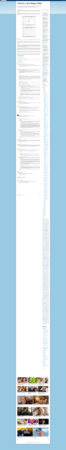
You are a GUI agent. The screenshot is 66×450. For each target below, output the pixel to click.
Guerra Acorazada (44, 357)
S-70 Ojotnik (48, 302)
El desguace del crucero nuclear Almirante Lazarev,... (45, 139)
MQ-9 (42, 288)
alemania (43, 224)
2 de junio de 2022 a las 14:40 (23, 101)
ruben (21, 82)
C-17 (48, 237)
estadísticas (47, 250)
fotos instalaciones (47, 257)
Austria (47, 229)
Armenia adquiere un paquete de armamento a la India (45, 189)
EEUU (46, 246)
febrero (44, 206)
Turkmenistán (43, 316)
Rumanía (43, 301)
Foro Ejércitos (44, 354)
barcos (43, 233)
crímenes (46, 243)
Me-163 (43, 281)
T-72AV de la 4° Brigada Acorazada (45, 121)
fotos (43, 257)
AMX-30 (47, 224)
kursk (48, 273)
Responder (20, 73)
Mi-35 (43, 283)
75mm (44, 220)
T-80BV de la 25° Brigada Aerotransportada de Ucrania (45, 110)
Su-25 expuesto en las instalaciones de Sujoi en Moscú (45, 96)
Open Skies (46, 291)
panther (47, 294)
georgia (45, 258)
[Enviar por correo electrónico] (23, 59)
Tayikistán (43, 312)
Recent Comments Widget (47, 82)
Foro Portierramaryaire (45, 355)
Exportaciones (46, 252)
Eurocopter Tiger (43, 251)
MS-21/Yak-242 (47, 288)
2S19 (47, 218)
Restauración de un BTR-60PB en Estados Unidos (45, 108)
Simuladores (47, 303)
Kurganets (46, 273)
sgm (43, 303)
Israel (42, 266)
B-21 (45, 231)
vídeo (44, 320)
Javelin (43, 268)
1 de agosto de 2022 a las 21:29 (23, 171)
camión (48, 238)
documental (47, 245)
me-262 (45, 281)
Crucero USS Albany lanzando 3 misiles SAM (46, 177)
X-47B (45, 322)
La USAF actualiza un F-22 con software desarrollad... (46, 136)
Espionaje (43, 250)
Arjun (48, 228)
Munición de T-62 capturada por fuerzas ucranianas (45, 129)
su (48, 305)
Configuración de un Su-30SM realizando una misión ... (45, 103)
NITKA (47, 290)
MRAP (44, 288)
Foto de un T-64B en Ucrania (45, 99)
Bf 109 (45, 234)
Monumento (47, 287)
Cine (47, 241)
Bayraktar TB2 (47, 233)
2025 (43, 89)
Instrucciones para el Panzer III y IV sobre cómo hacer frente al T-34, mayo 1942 (45, 331)
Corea (46, 242)
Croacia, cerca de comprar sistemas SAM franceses (46, 134)
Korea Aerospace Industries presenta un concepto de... (46, 175)
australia (44, 229)
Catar (42, 239)
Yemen (46, 323)
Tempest (48, 312)
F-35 (42, 254)
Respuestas (21, 118)
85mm (48, 220)
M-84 (46, 277)
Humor (47, 261)
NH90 (45, 290)
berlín (42, 234)
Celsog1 (43, 32)
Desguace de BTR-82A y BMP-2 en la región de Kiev (45, 149)
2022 (43, 91)
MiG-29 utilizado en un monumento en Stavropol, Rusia (45, 105)
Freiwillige (43, 24)
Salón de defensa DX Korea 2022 (45, 193)
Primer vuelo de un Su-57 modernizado (45, 113)
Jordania (48, 268)
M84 (45, 279)
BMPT (44, 235)
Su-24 (45, 306)
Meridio (19, 101)
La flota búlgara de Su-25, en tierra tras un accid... (45, 198)
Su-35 (47, 307)
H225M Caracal (43, 259)
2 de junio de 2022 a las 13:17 (24, 75)
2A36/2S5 (45, 218)
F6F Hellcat (43, 255)
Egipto (46, 247)
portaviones (43, 296)
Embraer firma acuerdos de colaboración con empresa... (46, 98)
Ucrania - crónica (46, 317)
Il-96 (48, 263)
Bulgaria (43, 237)
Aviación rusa (44, 353)
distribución (44, 245)
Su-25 (48, 306)
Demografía (44, 244)
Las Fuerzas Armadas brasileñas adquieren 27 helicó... (46, 106)
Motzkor (43, 78)
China (44, 241)
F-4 (45, 254)
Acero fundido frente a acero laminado (45, 150)
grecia (48, 258)
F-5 (48, 254)
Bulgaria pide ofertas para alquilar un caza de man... (45, 161)
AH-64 (48, 222)
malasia (47, 279)
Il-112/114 (46, 262)
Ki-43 (44, 272)
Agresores (43, 222)
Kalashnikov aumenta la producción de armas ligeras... (45, 143)
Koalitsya (43, 273)
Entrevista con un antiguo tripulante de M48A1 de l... (45, 170)
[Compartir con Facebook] (25, 59)
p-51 (47, 292)
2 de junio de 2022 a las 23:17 (25, 119)
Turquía (46, 316)
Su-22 (43, 306)
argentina (46, 228)
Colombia (43, 242)
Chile (42, 241)
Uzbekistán (46, 319)
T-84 (46, 310)
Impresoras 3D (45, 264)
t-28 (43, 309)
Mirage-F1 (47, 286)
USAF (43, 319)
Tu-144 (44, 314)
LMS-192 (46, 276)
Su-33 (42, 307)
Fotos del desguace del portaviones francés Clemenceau (45, 114)
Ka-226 (46, 269)
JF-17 (45, 268)
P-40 (44, 292)
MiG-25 (47, 284)
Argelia (43, 228)
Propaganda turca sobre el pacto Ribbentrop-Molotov (45, 123)
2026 (43, 88)
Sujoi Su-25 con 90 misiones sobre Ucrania (45, 147)
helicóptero (46, 260)
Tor (47, 313)
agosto (44, 201)
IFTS (43, 262)
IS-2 (48, 265)
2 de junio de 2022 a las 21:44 (23, 139)
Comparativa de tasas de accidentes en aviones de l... (45, 165)
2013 (43, 214)
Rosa (19, 171)
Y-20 (47, 322)
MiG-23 (44, 284)
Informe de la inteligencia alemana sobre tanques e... (45, 146)
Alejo (19, 63)
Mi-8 (47, 283)
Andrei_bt (44, 351)
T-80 (44, 310)
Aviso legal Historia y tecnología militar (45, 348)
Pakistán (44, 294)
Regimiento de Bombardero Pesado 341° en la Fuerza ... (45, 180)
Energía (46, 248)
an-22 (48, 225)
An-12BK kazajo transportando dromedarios (45, 119)
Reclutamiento (43, 298)
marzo (44, 205)
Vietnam (47, 320)
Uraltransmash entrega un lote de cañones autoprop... (45, 153)
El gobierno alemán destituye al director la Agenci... (45, 133)
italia (45, 266)
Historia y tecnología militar (29, 3)
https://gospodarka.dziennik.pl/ (21, 57)
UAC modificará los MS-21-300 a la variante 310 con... (46, 187)
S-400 (45, 302)
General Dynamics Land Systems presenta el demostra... (45, 167)
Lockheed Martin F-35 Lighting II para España (45, 339)
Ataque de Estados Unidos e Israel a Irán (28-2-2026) (45, 345)
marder (43, 280)
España (46, 249)
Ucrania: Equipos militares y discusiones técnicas (45, 333)
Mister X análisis (44, 362)
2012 (43, 215)
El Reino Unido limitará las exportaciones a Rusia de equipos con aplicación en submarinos (45, 343)
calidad (45, 238)
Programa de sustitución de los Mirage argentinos (45, 341)
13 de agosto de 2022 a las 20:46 (25, 180)
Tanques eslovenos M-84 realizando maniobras (45, 124)
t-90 (48, 310)
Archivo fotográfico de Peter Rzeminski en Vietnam (45, 338)
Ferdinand (48, 255)
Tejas (45, 312)
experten (43, 252)
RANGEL (21, 119)
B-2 (43, 231)
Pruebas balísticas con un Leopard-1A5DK (45, 184)
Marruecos (45, 280)
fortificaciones (47, 256)
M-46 (44, 277)
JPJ (42, 63)
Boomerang (47, 235)
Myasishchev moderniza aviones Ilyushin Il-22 (45, 171)
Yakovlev (43, 323)
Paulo (19, 139)
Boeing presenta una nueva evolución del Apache (45, 155)
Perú (47, 295)
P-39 (42, 292)
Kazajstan (43, 271)
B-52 (47, 231)
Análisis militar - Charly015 (45, 350)
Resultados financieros (46, 299)
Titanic (46, 313)
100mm (43, 218)
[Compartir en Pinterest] (26, 59)
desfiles (47, 244)
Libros (43, 276)
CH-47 (43, 240)
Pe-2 (42, 295)
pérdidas (45, 295)
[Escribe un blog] (24, 59)
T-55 (48, 309)
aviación (43, 230)
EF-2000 (43, 247)
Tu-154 (46, 314)
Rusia (48, 301)
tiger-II (43, 313)
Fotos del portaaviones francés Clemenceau (45, 183)
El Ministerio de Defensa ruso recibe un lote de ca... (45, 182)
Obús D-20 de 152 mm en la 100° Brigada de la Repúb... (45, 192)
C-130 (46, 237)
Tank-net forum (44, 364)
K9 (44, 269)
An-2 (46, 225)
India (48, 264)
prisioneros (48, 296)
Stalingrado (44, 305)
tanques (46, 311)
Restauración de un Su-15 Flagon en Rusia (45, 190)
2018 (43, 210)
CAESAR (43, 238)
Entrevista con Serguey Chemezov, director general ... (45, 101)
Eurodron (47, 251)
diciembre (45, 92)
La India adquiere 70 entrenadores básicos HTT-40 (45, 116)
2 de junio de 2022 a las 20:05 (25, 82)
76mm (46, 220)
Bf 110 (47, 234)
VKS (45, 321)
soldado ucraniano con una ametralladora (45, 29)
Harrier (46, 259)
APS (45, 227)
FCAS (45, 255)
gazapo (43, 258)
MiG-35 (44, 285)
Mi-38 (45, 283)
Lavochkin (45, 275)
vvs (43, 322)
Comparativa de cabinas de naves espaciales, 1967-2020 (46, 329)
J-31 (47, 266)
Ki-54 (47, 272)
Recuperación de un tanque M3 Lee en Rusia (46, 172)
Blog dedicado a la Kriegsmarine (44, 352)
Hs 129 (44, 261)
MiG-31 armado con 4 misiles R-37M (45, 131)
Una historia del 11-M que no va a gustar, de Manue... (45, 196)
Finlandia (43, 256)
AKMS (43, 28)
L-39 (44, 274)
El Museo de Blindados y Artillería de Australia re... (46, 144)
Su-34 (45, 307)
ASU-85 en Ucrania (45, 168)
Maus (47, 280)
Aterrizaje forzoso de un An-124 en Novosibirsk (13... (46, 195)
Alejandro (20, 180)
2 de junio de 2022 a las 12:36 (23, 63)
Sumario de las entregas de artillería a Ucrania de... (46, 127)
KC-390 (46, 271)
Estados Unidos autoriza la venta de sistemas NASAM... (46, 141)
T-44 (46, 309)
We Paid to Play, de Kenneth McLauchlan (45, 178)
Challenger (46, 240)
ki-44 (45, 272)
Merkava (47, 281)
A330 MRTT (46, 221)
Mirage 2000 (43, 286)
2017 (43, 211)
